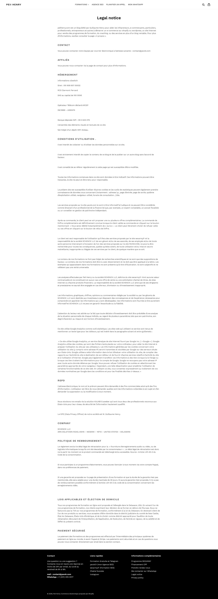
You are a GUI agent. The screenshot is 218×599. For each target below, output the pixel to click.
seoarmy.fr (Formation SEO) (102, 568)
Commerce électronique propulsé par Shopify (77, 594)
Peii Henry (13, 4)
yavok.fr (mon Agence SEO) (102, 564)
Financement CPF (139, 564)
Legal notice (136, 574)
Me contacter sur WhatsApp (143, 571)
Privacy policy (137, 578)
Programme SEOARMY (141, 561)
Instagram (94, 574)
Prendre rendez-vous (140, 568)
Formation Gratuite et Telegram (104, 561)
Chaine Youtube (97, 571)
